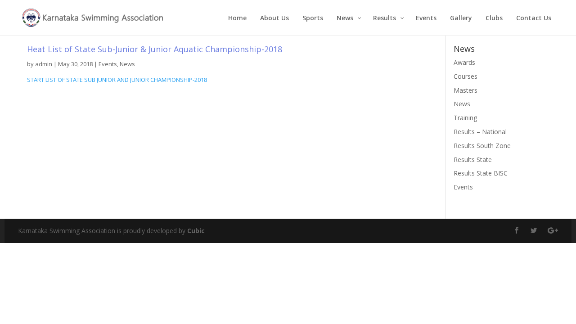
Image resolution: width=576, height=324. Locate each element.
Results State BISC (481, 173)
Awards (464, 62)
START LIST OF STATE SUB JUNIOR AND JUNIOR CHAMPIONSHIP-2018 (117, 80)
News (127, 64)
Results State (473, 159)
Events (108, 64)
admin (43, 64)
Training (465, 117)
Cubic (196, 230)
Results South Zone (482, 145)
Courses (465, 76)
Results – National (480, 131)
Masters (465, 90)
